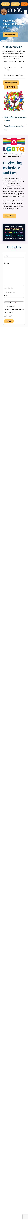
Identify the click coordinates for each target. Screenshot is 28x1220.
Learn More (9, 216)
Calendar (5, 4)
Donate (24, 4)
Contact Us (15, 4)
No (12, 315)
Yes (7, 315)
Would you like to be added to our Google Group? (14, 311)
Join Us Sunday (10, 34)
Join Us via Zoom (11, 82)
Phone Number (8, 288)
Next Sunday (10, 87)
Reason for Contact (10, 303)
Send (9, 321)
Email (6, 295)
